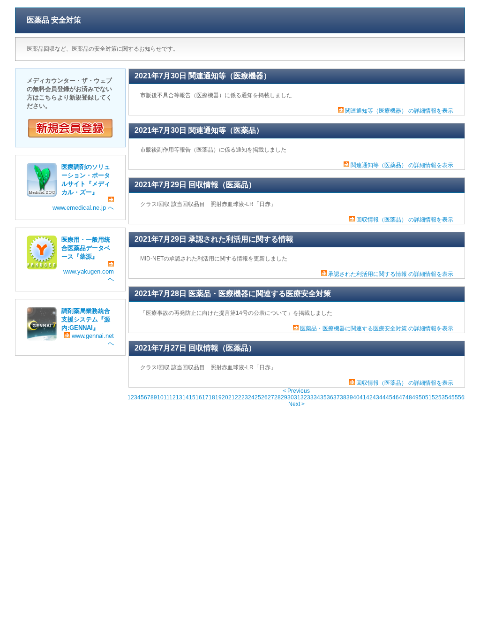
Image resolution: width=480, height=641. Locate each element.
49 (415, 397)
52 (435, 397)
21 (231, 397)
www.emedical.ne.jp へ (83, 207)
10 (160, 397)
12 (172, 397)
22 (238, 397)
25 (258, 397)
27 (271, 397)
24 (251, 397)
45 (389, 397)
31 (297, 397)
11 (166, 397)
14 (185, 397)
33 (310, 397)
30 (290, 397)
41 (363, 397)
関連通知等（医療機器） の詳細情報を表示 (399, 110)
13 (179, 397)
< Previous (296, 391)
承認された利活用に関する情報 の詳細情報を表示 (390, 274)
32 (303, 397)
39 (349, 397)
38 (343, 397)
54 (448, 397)
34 (317, 397)
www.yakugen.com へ (88, 275)
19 (218, 397)
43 (376, 397)
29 (284, 397)
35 (323, 397)
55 (454, 397)
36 (330, 397)
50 (422, 397)
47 (402, 397)
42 (369, 397)
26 (264, 397)
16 (198, 397)
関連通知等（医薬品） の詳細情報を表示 (402, 165)
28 (277, 397)
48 (408, 397)
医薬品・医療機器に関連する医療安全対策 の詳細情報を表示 (376, 328)
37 (336, 397)
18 (212, 397)
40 (356, 397)
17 (205, 397)
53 (441, 397)
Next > (296, 404)
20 (225, 397)
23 (244, 397)
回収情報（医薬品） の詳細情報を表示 (404, 219)
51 (428, 397)
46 (395, 397)
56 (461, 397)
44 (382, 397)
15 (192, 397)
